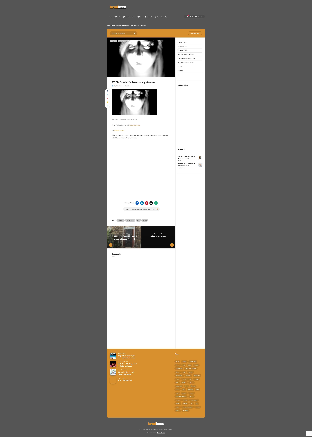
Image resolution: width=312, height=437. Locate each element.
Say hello (159, 17)
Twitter (185, 403)
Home (110, 17)
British (196, 365)
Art (184, 365)
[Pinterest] (196, 16)
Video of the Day (122, 25)
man (177, 393)
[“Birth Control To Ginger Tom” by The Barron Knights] (113, 364)
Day (184, 372)
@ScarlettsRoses (135, 125)
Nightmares (120, 220)
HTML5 (184, 382)
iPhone (193, 386)
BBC (189, 365)
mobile (184, 393)
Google (197, 379)
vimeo (197, 407)
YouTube (145, 220)
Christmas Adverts (191, 368)
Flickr (177, 379)
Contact (180, 66)
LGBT (177, 389)
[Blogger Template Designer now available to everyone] (113, 356)
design (190, 372)
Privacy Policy (182, 42)
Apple (177, 365)
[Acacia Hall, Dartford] (113, 380)
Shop (140, 17)
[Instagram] (193, 16)
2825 (128, 85)
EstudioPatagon (161, 432)
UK (191, 403)
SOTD (185, 400)
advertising (193, 361)
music (191, 393)
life (184, 389)
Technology (194, 400)
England (188, 375)
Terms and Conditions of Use (186, 58)
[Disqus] (141, 277)
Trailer (177, 403)
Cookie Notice (182, 46)
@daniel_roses (119, 130)
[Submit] (135, 33)
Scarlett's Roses (130, 220)
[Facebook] (190, 16)
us (197, 403)
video (177, 407)
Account (149, 17)
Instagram (179, 386)
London (190, 389)
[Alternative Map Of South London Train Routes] (113, 372)
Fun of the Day (187, 379)
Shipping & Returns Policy (185, 62)
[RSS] (201, 16)
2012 (177, 361)
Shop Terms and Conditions (186, 54)
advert (184, 361)
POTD (191, 396)
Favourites (114, 25)
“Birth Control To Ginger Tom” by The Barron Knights (127, 365)
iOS (186, 386)
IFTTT (191, 382)
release (178, 400)
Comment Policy (183, 50)
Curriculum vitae (129, 17)
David (177, 372)
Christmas (179, 368)
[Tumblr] (198, 16)
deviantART (179, 375)
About (118, 17)
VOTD (138, 220)
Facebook (197, 375)
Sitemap (180, 70)
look (197, 389)
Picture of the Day (181, 396)
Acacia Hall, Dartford (125, 380)
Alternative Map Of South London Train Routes (126, 373)
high (177, 382)
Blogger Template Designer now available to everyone (126, 357)
